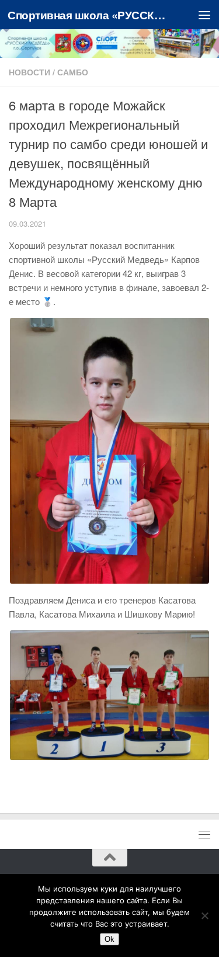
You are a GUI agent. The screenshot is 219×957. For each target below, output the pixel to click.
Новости (29, 72)
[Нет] (204, 915)
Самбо (72, 72)
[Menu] (204, 14)
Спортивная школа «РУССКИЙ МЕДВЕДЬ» (86, 14)
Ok (109, 939)
